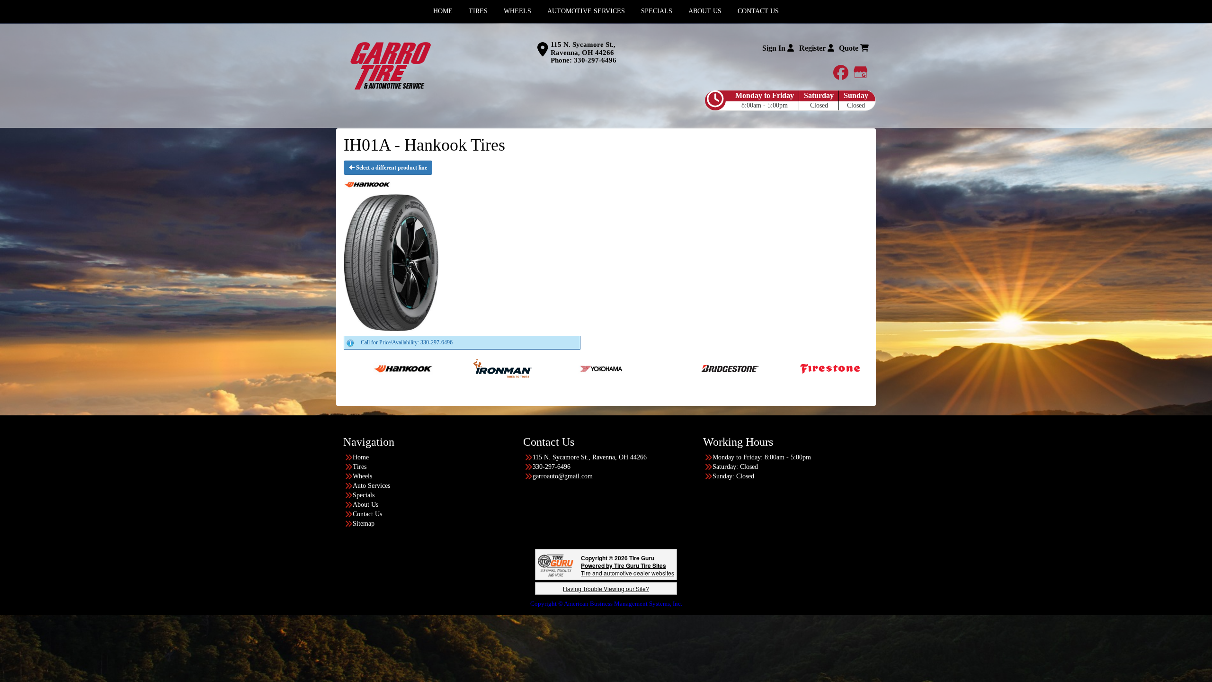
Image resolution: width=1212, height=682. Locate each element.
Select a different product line (391, 167)
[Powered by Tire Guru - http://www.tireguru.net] (555, 565)
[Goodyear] (852, 368)
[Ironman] (425, 368)
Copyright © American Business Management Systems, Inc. (606, 603)
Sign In (774, 48)
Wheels (362, 476)
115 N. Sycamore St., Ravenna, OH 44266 (583, 48)
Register (813, 48)
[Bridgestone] (653, 368)
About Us (365, 504)
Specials (363, 495)
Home (361, 457)
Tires (359, 466)
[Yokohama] (524, 368)
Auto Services (371, 485)
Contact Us (367, 514)
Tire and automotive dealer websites (627, 569)
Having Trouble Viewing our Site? (606, 588)
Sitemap (363, 523)
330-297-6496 (595, 60)
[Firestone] (752, 368)
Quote (849, 48)
